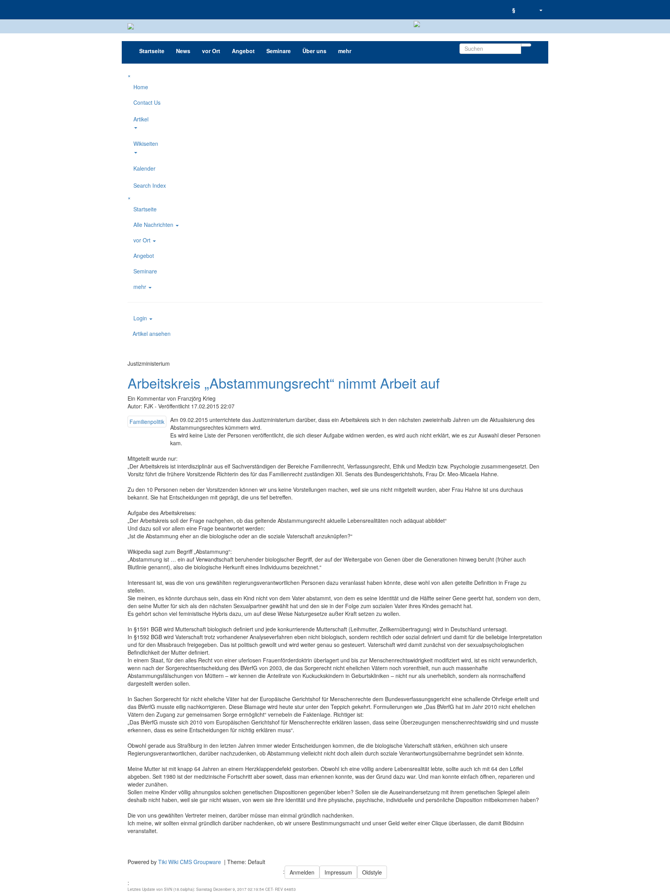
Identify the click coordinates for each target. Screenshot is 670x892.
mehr (344, 51)
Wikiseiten (145, 143)
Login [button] (141, 318)
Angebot (243, 51)
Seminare (278, 51)
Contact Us (147, 102)
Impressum (338, 872)
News (183, 51)
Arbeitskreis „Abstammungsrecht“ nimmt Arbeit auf (284, 382)
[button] (540, 9)
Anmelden (302, 872)
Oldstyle (372, 872)
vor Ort (211, 51)
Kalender (144, 168)
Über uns (314, 51)
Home (140, 87)
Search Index (149, 185)
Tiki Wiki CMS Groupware (190, 862)
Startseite (151, 51)
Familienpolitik (147, 421)
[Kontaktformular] (527, 6)
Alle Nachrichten (154, 224)
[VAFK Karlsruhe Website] (127, 9)
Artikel (141, 119)
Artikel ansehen (152, 333)
